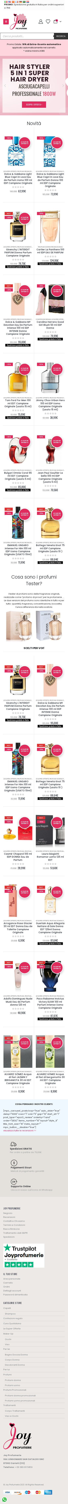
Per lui (6, 1369)
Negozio (7, 1213)
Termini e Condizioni (14, 1225)
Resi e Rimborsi (11, 1229)
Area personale (11, 1278)
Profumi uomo (12, 1385)
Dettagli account (12, 1290)
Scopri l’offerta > (34, 104)
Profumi (20, 851)
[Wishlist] (48, 21)
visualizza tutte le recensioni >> (19, 1130)
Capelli (7, 1308)
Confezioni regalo (43, 319)
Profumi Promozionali (26, 171)
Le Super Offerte (10, 171)
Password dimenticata (15, 1294)
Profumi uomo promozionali (20, 1400)
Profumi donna (31, 851)
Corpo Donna (12, 1359)
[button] (6, 21)
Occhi (8, 1339)
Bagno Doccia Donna (16, 1354)
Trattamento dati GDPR (15, 1233)
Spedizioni (9, 1236)
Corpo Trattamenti (15, 1410)
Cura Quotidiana (12, 1323)
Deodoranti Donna (15, 1364)
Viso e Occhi (11, 1416)
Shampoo (10, 1313)
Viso (7, 1344)
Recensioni (9, 1217)
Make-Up (8, 1333)
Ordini (6, 1286)
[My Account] (40, 21)
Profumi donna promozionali (29, 247)
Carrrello (8, 1282)
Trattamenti (9, 1405)
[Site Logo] (18, 22)
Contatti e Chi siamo (14, 1221)
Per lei (6, 1349)
